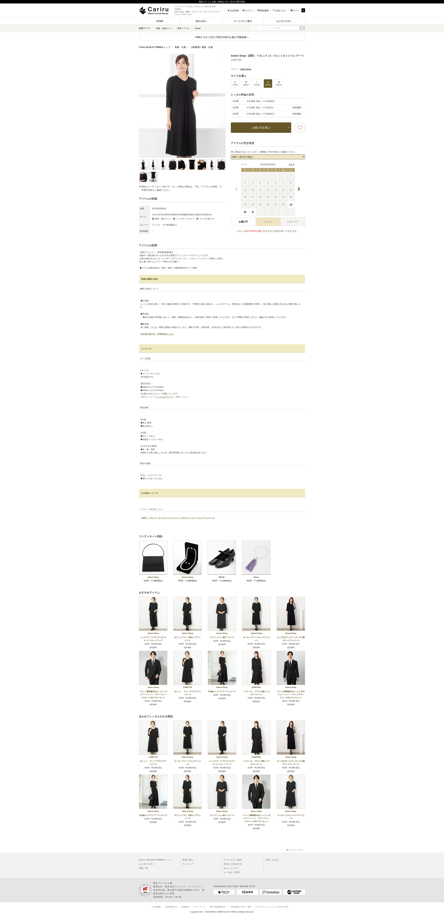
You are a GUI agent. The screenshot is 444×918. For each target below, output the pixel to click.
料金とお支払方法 (233, 864)
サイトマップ (200, 907)
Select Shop (245, 69)
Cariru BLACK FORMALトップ (155, 859)
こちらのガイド (164, 397)
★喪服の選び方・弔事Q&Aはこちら (157, 334)
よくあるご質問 (232, 872)
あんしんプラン (232, 868)
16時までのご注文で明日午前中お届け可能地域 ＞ (222, 37)
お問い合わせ (272, 859)
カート (296, 10)
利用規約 (185, 907)
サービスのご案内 (243, 21)
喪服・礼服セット (164, 28)
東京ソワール (183, 28)
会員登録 (234, 10)
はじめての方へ (284, 21)
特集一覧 (143, 868)
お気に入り (280, 10)
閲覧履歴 (264, 10)
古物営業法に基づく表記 (240, 907)
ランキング (188, 864)
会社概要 (157, 907)
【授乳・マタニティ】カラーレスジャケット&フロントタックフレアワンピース (177, 517)
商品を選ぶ (201, 21)
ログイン (249, 10)
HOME (159, 21)
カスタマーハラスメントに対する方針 (272, 907)
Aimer (198, 28)
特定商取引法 (171, 907)
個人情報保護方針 (218, 907)
